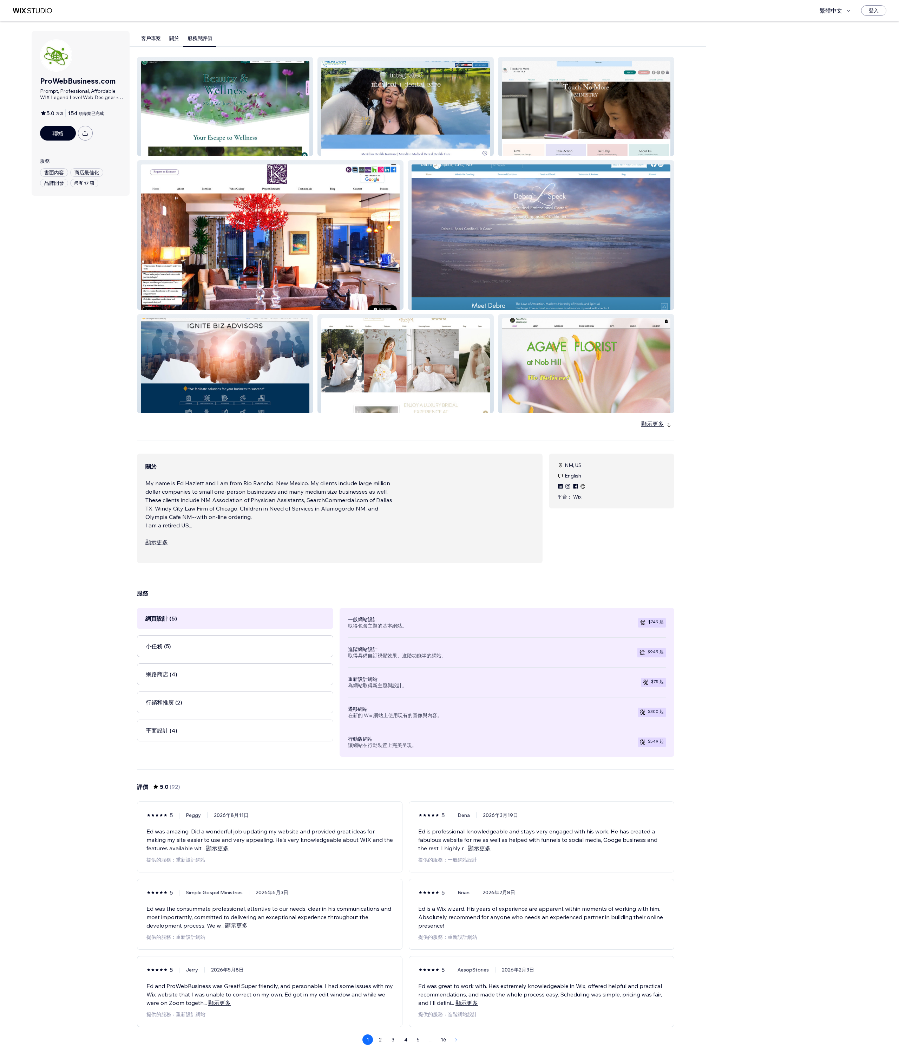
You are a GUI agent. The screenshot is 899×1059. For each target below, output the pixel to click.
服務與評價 (200, 38)
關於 (174, 38)
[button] (225, 106)
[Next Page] (456, 1039)
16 (443, 1040)
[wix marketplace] (32, 11)
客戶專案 (151, 38)
